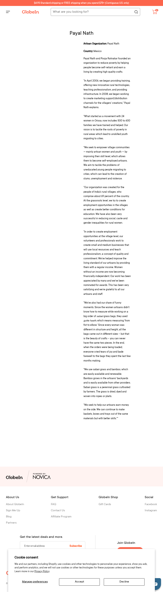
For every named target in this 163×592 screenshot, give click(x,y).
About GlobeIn (15, 504)
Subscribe (76, 546)
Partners (11, 523)
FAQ (53, 504)
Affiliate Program (61, 516)
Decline (124, 581)
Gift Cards (105, 504)
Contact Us (58, 510)
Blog (9, 516)
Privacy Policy (41, 571)
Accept (79, 581)
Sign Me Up (13, 510)
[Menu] (8, 12)
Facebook (151, 504)
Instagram (151, 510)
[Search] (136, 12)
